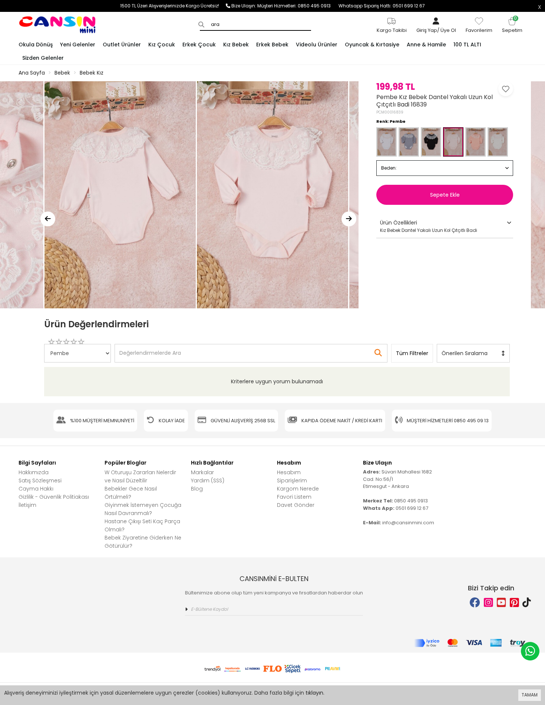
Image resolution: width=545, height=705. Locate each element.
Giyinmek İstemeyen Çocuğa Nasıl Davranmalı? (143, 509)
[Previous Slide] (47, 219)
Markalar (202, 472)
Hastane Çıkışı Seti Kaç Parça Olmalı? (142, 525)
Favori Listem (294, 497)
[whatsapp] (530, 651)
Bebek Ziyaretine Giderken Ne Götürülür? (143, 542)
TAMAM (530, 695)
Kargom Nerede (298, 488)
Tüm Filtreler (412, 353)
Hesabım (289, 472)
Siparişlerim (292, 480)
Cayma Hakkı (36, 488)
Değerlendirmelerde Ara (150, 349)
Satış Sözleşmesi (40, 480)
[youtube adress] (501, 602)
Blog (197, 488)
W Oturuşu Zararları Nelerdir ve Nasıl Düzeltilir (140, 476)
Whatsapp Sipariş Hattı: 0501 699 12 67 (381, 6)
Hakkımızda (34, 472)
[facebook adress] (475, 602)
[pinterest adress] (514, 602)
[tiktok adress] (526, 602)
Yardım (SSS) (207, 480)
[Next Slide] (349, 219)
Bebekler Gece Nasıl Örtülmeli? (131, 493)
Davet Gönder (295, 505)
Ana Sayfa (32, 72)
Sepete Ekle (445, 195)
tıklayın (314, 692)
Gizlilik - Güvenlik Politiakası (54, 497)
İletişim (27, 505)
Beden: (389, 168)
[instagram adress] (488, 602)
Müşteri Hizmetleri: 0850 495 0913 (297, 6)
